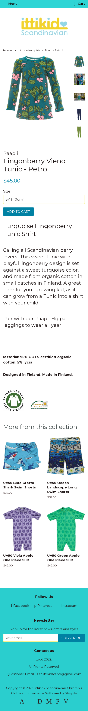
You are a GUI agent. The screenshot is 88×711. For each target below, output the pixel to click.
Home (7, 50)
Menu (12, 4)
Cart (81, 4)
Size (6, 191)
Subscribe (71, 638)
